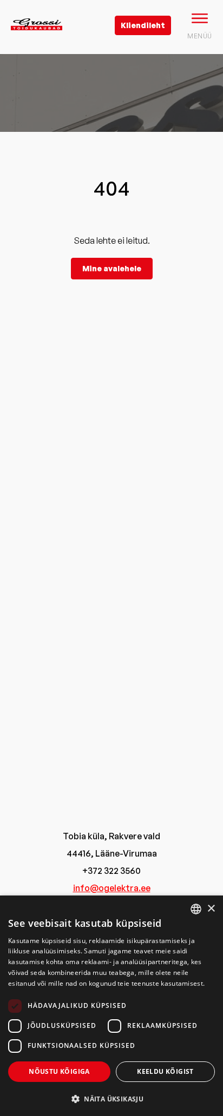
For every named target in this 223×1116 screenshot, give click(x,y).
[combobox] (196, 909)
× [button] (211, 909)
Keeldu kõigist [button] (165, 1071)
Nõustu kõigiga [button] (59, 1071)
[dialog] (111, 1006)
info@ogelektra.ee (111, 888)
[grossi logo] (36, 41)
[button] (111, 1098)
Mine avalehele (111, 268)
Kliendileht (143, 25)
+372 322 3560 (111, 870)
